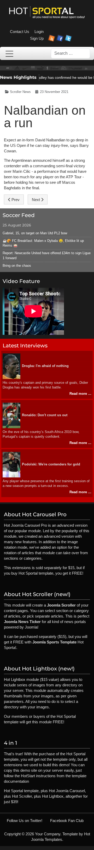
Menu (9, 53)
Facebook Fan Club (67, 820)
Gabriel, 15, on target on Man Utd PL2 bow (35, 233)
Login (39, 31)
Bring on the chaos (17, 266)
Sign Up (37, 38)
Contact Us (19, 31)
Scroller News (20, 92)
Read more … (80, 394)
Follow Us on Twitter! (24, 820)
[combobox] (70, 53)
